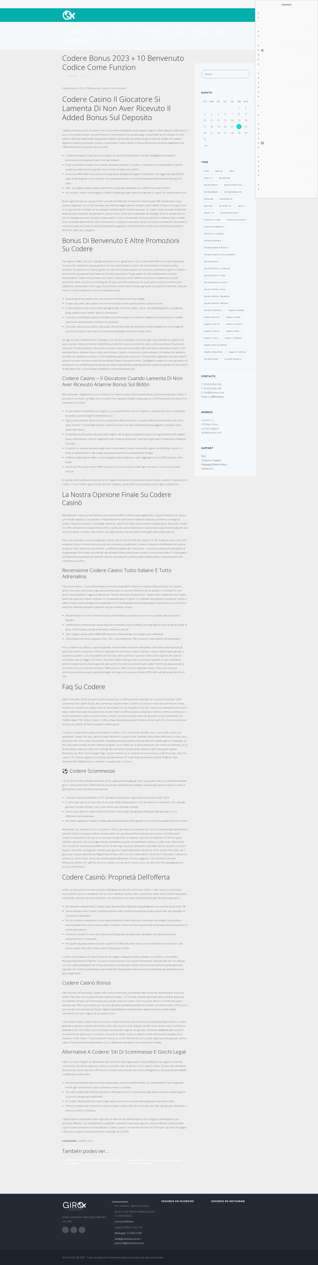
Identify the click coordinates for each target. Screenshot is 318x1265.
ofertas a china (212, 220)
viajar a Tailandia (213, 352)
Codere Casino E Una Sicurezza (277, 129)
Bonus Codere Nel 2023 (273, 82)
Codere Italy (85, 1141)
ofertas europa (212, 240)
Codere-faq (267, 138)
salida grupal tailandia (217, 296)
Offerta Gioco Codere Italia (275, 133)
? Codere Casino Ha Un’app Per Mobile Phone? (286, 91)
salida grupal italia (214, 289)
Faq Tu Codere (269, 45)
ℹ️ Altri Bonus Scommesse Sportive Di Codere (286, 142)
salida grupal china (214, 275)
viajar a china (233, 317)
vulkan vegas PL (233, 359)
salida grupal (211, 261)
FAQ (203, 456)
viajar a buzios (212, 317)
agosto (206, 92)
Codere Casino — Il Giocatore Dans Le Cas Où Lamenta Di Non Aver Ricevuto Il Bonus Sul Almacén (285, 22)
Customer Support (211, 460)
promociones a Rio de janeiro (219, 254)
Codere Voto (268, 189)
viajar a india (232, 331)
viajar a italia (211, 338)
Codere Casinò (269, 87)
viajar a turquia (237, 352)
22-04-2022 (72, 76)
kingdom (208, 199)
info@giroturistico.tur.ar (127, 1238)
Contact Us (207, 468)
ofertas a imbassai (214, 226)
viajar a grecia (211, 331)
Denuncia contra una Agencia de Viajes (142, 1257)
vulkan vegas (211, 359)
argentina (224, 178)
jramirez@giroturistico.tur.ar (129, 1243)
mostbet (208, 206)
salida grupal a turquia (217, 268)
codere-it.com (165, 1030)
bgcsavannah (211, 192)
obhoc (241, 206)
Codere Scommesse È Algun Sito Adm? (281, 124)
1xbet (232, 171)
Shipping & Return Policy (214, 464)
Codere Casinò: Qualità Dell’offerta (279, 54)
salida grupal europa (215, 282)
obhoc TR (209, 213)
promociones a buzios (216, 247)
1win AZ (219, 171)
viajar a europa (234, 324)
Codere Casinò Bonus (272, 59)
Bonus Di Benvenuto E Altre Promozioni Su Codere (288, 13)
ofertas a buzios (229, 213)
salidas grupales (213, 310)
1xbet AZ (208, 178)
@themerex (217, 396)
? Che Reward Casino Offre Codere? (280, 73)
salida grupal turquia (216, 303)
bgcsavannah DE (233, 192)
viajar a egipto (212, 324)
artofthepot (211, 185)
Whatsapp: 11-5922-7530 (128, 1233)
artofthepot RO (233, 185)
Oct (206, 145)
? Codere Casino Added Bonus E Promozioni (285, 184)
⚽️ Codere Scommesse (273, 50)
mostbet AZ (225, 206)
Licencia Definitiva (124, 1221)
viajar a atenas (236, 310)
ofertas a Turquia (214, 233)
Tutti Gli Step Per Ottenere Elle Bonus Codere (285, 156)
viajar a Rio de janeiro (215, 345)
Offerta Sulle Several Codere (276, 166)
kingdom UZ (226, 199)
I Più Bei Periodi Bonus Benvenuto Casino (283, 170)
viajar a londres (233, 338)
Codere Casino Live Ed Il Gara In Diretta (282, 78)
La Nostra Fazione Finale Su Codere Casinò (284, 31)
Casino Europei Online (273, 161)
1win (206, 171)
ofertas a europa (236, 220)
